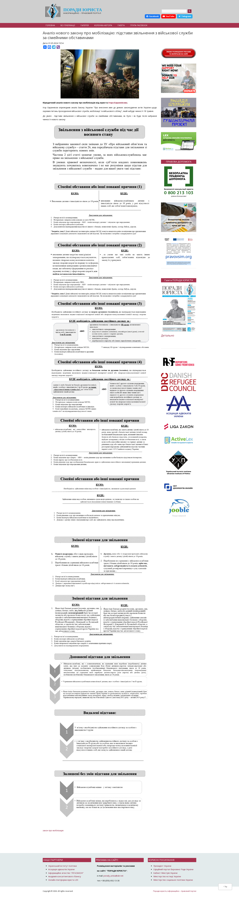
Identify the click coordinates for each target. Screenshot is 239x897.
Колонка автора (103, 25)
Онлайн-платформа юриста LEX (63, 880)
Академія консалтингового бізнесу (64, 876)
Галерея (84, 25)
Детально (167, 335)
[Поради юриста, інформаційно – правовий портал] (52, 11)
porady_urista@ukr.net (113, 875)
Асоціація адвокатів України (61, 869)
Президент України (162, 866)
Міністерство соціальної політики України (173, 880)
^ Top (225, 887)
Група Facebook (138, 25)
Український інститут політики (62, 866)
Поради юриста (82, 9)
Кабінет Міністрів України (165, 873)
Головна (50, 25)
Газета (121, 25)
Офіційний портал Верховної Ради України (173, 869)
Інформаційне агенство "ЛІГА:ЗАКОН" (66, 873)
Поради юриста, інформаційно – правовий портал (174, 891)
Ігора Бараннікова (117, 102)
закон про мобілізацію (53, 830)
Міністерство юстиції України (167, 876)
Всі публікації (67, 25)
